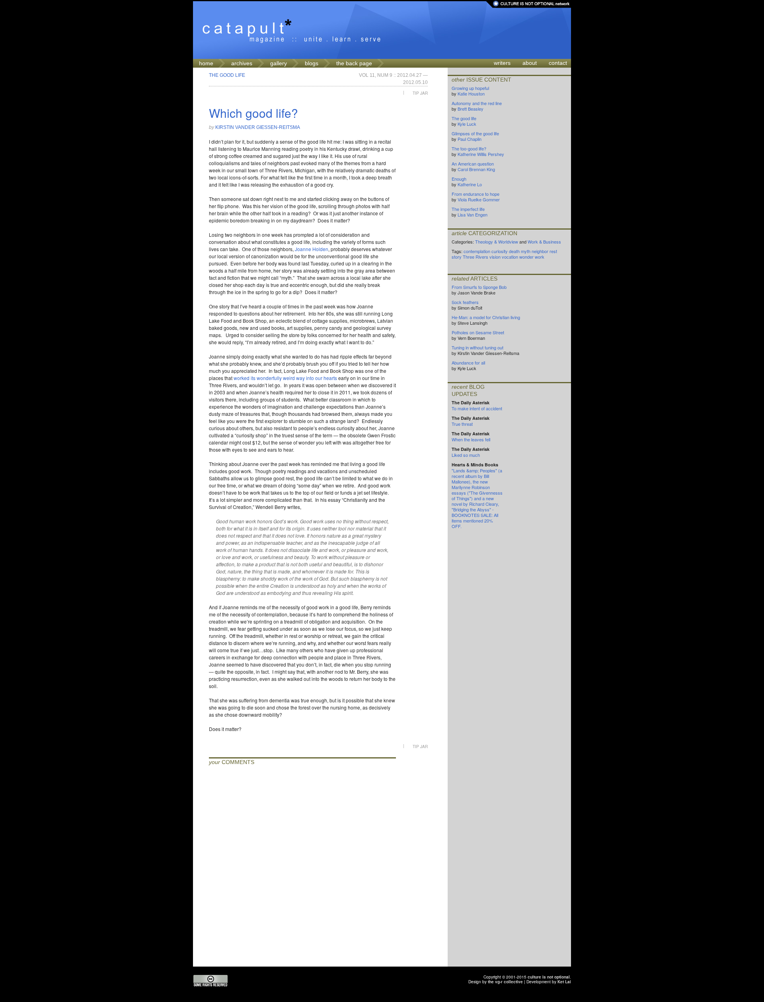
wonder (526, 256)
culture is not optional (549, 977)
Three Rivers (475, 256)
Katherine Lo (470, 184)
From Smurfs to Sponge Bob (479, 287)
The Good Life (227, 75)
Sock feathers (465, 302)
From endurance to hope (475, 194)
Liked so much (466, 455)
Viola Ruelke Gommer (479, 199)
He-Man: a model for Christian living (486, 317)
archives (241, 63)
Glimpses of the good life (475, 133)
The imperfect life (468, 209)
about (529, 63)
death (514, 251)
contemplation (477, 251)
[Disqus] (302, 867)
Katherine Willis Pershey (481, 154)
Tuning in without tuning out (477, 347)
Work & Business (544, 241)
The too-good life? (469, 148)
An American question (473, 163)
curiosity (499, 251)
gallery (278, 63)
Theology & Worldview (496, 241)
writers (502, 63)
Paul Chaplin (469, 139)
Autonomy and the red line (477, 103)
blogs (311, 63)
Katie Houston (471, 93)
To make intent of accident (477, 408)
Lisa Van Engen (472, 214)
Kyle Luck (467, 124)
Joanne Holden (311, 249)
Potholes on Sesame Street (478, 332)
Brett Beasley (470, 108)
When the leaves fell (471, 439)
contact (558, 63)
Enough (459, 178)
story (457, 256)
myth (525, 251)
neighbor (540, 251)
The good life (464, 118)
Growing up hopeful (470, 88)
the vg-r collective (505, 981)
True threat (462, 424)
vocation (510, 256)
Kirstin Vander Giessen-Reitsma (257, 127)
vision (495, 256)
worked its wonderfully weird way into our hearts (285, 377)
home (206, 63)
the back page (354, 63)
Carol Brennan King (476, 169)
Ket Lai (564, 981)
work (539, 256)
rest (553, 251)
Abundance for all (468, 362)
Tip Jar (420, 92)
